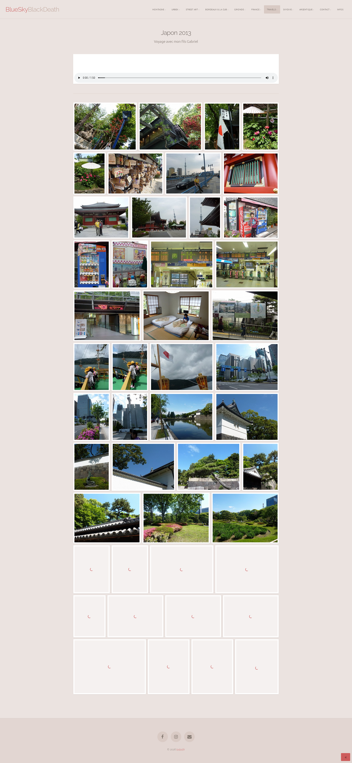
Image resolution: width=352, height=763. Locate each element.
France (255, 9)
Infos (340, 9)
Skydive (287, 9)
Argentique (306, 9)
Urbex (175, 9)
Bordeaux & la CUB (216, 9)
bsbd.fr (181, 749)
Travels (271, 9)
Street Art (192, 9)
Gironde (239, 9)
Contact (325, 9)
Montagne (158, 9)
